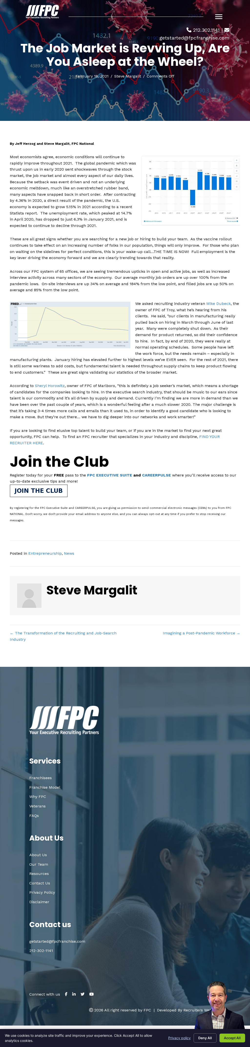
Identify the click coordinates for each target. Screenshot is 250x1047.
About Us (38, 855)
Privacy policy (179, 1038)
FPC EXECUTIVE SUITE (109, 475)
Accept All (232, 1038)
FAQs (34, 815)
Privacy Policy (42, 892)
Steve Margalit (127, 76)
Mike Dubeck (218, 303)
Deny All (205, 1038)
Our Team (38, 864)
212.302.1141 (206, 30)
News (69, 553)
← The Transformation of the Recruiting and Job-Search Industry (63, 636)
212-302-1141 (41, 950)
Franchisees (40, 778)
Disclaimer (39, 902)
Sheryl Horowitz (50, 385)
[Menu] (218, 17)
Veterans (37, 806)
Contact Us (39, 883)
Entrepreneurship (45, 553)
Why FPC (37, 796)
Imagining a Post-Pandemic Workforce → (201, 633)
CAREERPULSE (156, 475)
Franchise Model (44, 787)
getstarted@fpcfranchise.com (194, 38)
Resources (39, 873)
